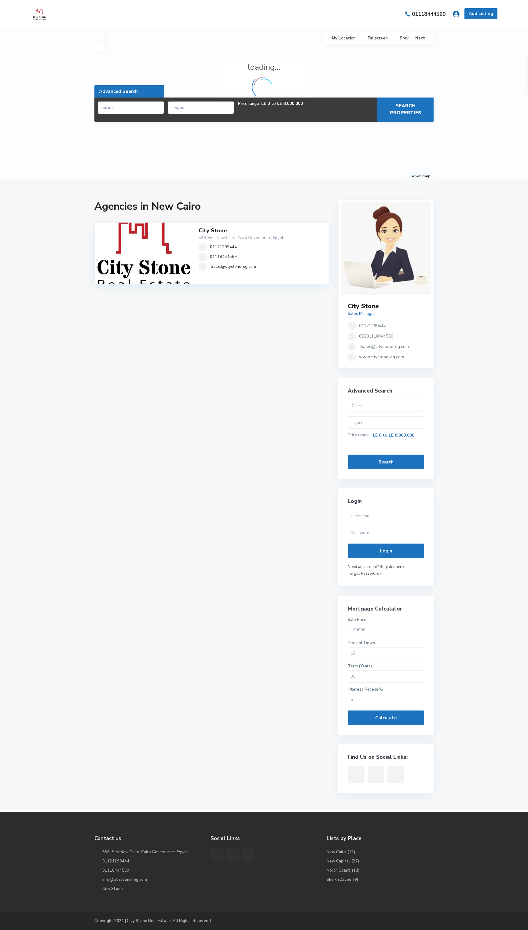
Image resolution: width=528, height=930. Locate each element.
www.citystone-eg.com (381, 357)
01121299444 (223, 247)
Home (203, 14)
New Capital (338, 861)
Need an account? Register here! (376, 567)
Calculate (386, 718)
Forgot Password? (364, 573)
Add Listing (481, 14)
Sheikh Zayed (339, 879)
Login (386, 551)
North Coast (338, 870)
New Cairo (336, 852)
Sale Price (357, 620)
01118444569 (429, 14)
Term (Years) (360, 666)
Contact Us (316, 14)
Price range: (249, 104)
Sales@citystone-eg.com (233, 266)
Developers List (275, 14)
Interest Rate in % (365, 690)
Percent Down (361, 643)
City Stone (213, 230)
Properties (234, 14)
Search (386, 462)
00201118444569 (376, 336)
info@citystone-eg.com (124, 879)
